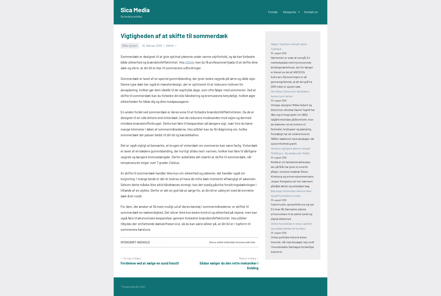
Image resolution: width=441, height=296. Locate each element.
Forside (273, 12)
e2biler (190, 62)
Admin (170, 45)
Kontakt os (311, 12)
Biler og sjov (129, 45)
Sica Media (135, 9)
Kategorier (289, 12)
